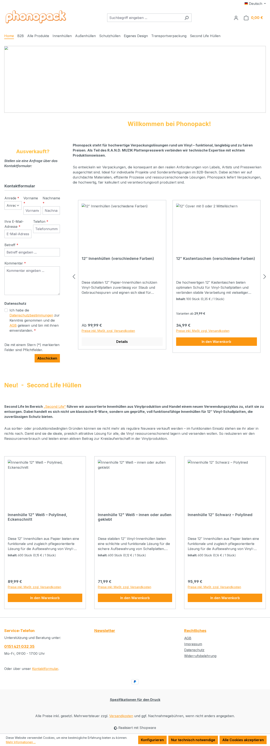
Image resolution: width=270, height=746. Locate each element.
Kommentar (15, 263)
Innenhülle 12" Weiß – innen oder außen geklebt (134, 517)
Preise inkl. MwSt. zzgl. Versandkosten (108, 331)
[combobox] (144, 17)
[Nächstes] (265, 276)
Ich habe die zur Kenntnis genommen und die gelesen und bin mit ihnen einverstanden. (34, 320)
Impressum (193, 644)
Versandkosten (121, 716)
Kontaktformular (45, 669)
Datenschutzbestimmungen (31, 315)
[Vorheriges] (74, 276)
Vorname (30, 200)
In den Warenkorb (216, 341)
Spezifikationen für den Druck (135, 700)
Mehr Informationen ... (21, 742)
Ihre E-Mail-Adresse (14, 224)
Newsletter (104, 630)
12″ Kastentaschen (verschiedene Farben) (215, 258)
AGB (13, 325)
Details (122, 341)
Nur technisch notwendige (193, 740)
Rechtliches (195, 630)
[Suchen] (187, 17)
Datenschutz (194, 650)
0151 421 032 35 (19, 646)
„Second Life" (55, 406)
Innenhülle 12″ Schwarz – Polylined (220, 515)
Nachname (51, 200)
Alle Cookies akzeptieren (243, 740)
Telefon (40, 221)
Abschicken (47, 358)
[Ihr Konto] (236, 17)
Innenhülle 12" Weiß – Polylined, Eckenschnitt (37, 517)
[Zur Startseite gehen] (36, 17)
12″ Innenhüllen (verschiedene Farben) (118, 258)
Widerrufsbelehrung (200, 656)
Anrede (11, 198)
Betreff (11, 245)
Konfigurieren (152, 740)
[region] (169, 276)
